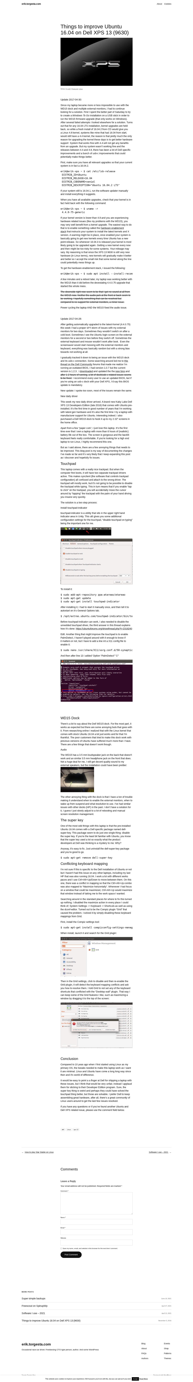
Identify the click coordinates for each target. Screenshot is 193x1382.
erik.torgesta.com (31, 3)
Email (63, 1228)
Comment (64, 1191)
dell (63, 1129)
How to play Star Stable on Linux (39, 1152)
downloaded (86, 371)
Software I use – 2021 (158, 1152)
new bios (120, 371)
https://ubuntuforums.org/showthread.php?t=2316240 (104, 628)
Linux (81, 89)
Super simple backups (33, 1298)
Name (63, 1217)
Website (63, 1238)
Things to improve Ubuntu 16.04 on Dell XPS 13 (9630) (51, 1320)
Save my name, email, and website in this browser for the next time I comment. (90, 1248)
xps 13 (76, 1129)
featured (75, 89)
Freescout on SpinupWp (34, 1306)
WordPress (167, 1375)
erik (69, 89)
